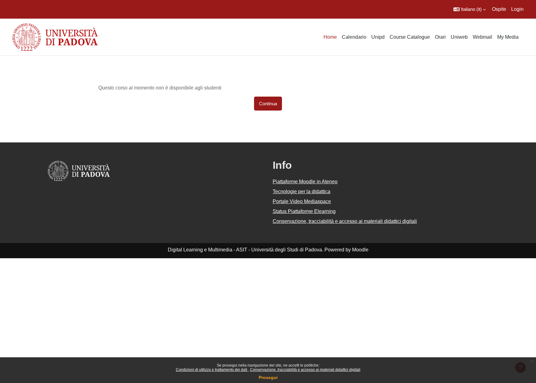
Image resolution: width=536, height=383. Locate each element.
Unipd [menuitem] (378, 37)
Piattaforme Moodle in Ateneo (305, 181)
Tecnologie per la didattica (301, 191)
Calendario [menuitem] (354, 37)
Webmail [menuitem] (482, 37)
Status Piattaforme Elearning (304, 211)
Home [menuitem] (330, 37)
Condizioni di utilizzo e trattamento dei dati (212, 370)
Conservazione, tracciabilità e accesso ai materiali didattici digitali (305, 370)
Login (517, 9)
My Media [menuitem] (508, 37)
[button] (469, 9)
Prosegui (268, 377)
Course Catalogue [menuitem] (410, 37)
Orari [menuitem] (440, 37)
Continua (268, 103)
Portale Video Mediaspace (302, 201)
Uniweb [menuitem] (459, 37)
